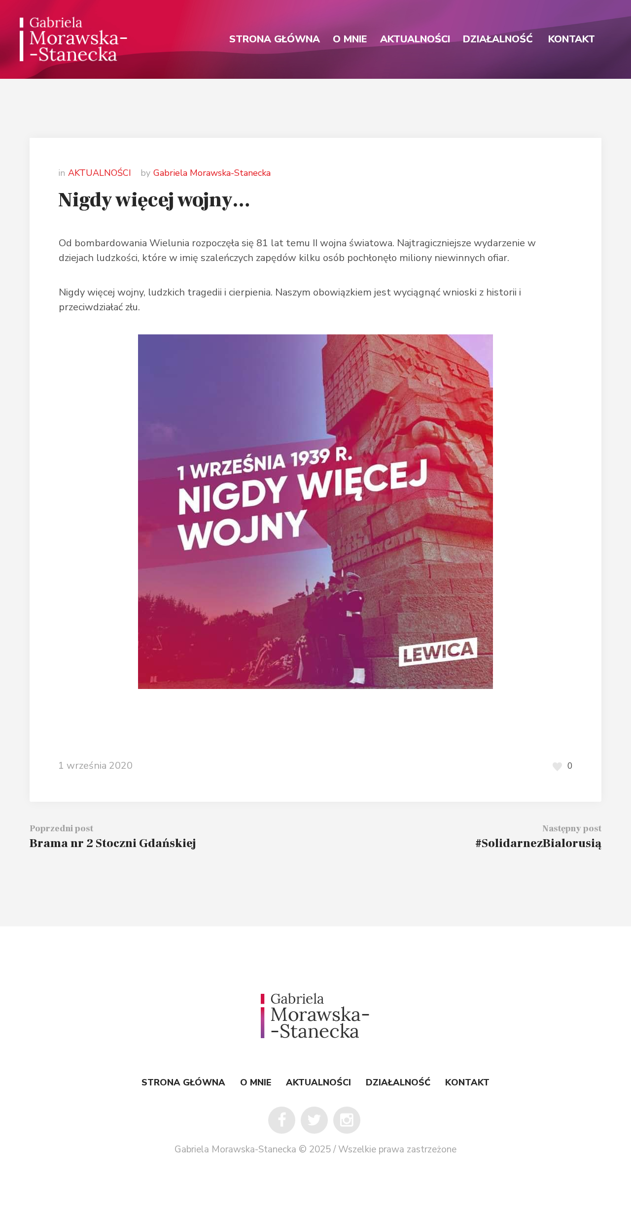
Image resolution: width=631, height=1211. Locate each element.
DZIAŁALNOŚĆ (398, 1082)
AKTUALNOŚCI (99, 173)
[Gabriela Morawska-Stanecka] (315, 1016)
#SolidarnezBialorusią (538, 843)
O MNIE (255, 1082)
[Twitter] (314, 1120)
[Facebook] (281, 1120)
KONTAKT (467, 1082)
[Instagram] (346, 1120)
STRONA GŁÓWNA (183, 1082)
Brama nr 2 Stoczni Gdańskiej (113, 843)
